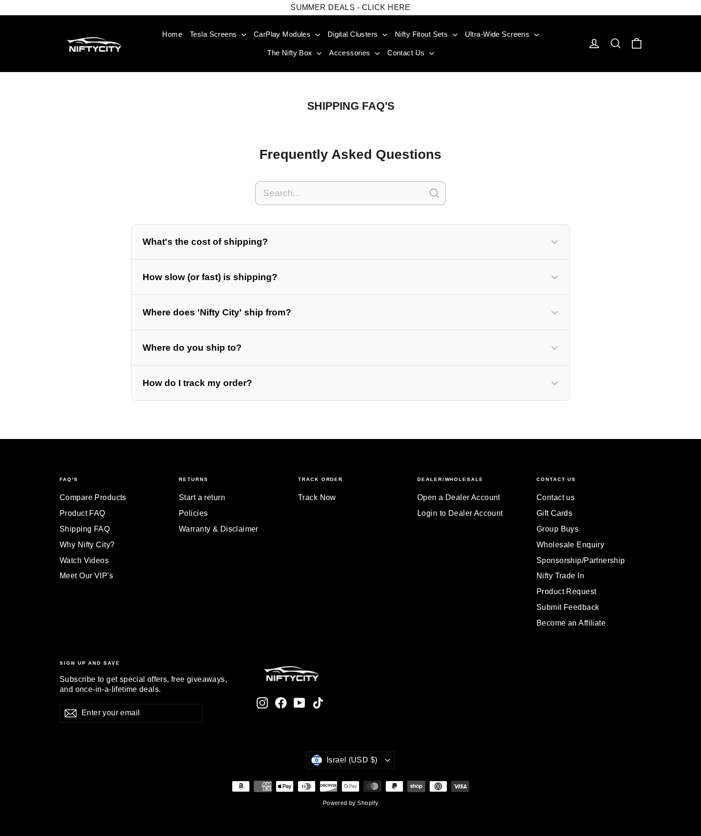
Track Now (317, 497)
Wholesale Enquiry (570, 545)
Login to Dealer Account (460, 513)
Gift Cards (554, 513)
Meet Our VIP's (86, 576)
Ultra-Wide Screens (498, 34)
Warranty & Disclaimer (218, 529)
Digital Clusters (354, 34)
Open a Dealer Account (458, 497)
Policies (193, 513)
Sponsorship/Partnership (580, 560)
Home (172, 34)
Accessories (350, 53)
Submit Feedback (567, 607)
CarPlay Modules (283, 34)
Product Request (566, 591)
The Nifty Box (290, 53)
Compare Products (93, 497)
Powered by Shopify (351, 803)
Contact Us (407, 53)
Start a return (202, 497)
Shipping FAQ (85, 529)
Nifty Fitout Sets (422, 34)
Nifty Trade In (560, 576)
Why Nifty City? (87, 545)
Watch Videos (84, 560)
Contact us (555, 497)
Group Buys (557, 529)
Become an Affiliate (571, 623)
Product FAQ (82, 513)
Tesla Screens (214, 34)
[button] (350, 242)
